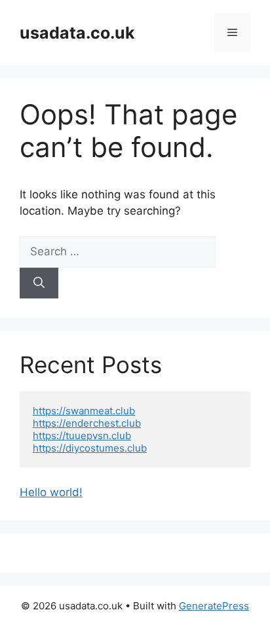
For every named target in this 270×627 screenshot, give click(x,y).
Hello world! (51, 492)
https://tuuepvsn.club (82, 435)
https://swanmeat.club (84, 410)
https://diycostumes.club (90, 448)
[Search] (39, 283)
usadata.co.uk (77, 33)
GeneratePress (214, 606)
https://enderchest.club (87, 423)
